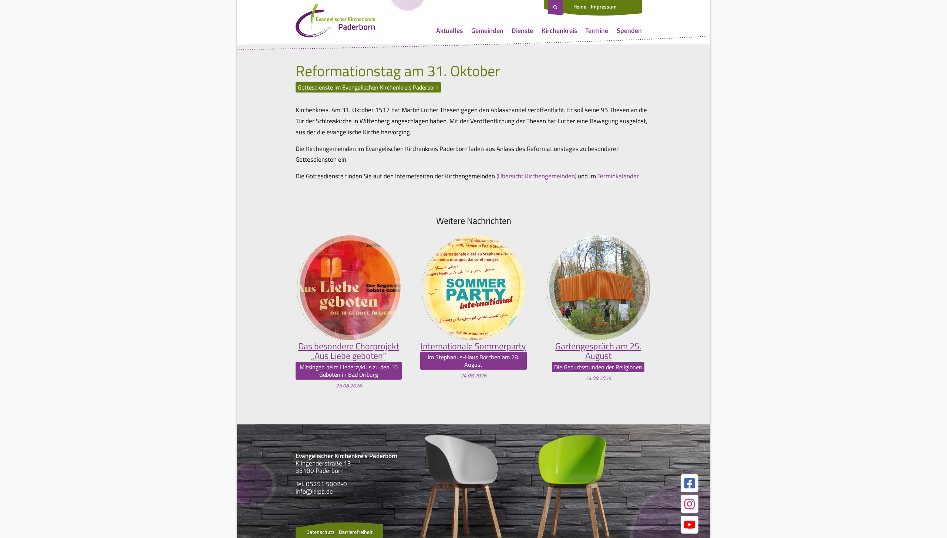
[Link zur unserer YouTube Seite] (689, 525)
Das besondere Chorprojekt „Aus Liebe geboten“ (348, 351)
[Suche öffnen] (556, 8)
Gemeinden (487, 31)
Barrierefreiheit (356, 532)
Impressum (604, 6)
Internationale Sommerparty (473, 346)
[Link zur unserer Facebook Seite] (689, 483)
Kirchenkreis (559, 31)
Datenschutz (320, 532)
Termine (596, 31)
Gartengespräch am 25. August (598, 351)
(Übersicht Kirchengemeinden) (536, 176)
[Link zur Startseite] (335, 22)
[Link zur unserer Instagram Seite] (689, 504)
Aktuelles (449, 31)
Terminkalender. (618, 176)
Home (579, 6)
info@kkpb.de (314, 491)
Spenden (629, 31)
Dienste (522, 31)
